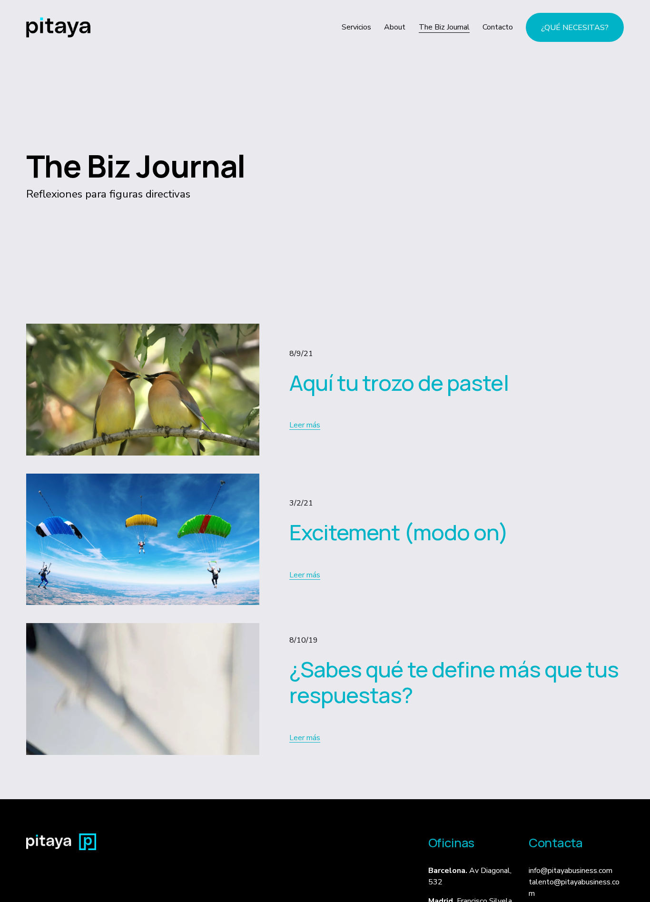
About (394, 27)
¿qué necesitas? (575, 27)
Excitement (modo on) (399, 532)
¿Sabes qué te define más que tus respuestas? (454, 682)
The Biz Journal (444, 27)
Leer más (304, 425)
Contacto (498, 27)
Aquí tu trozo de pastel (399, 382)
